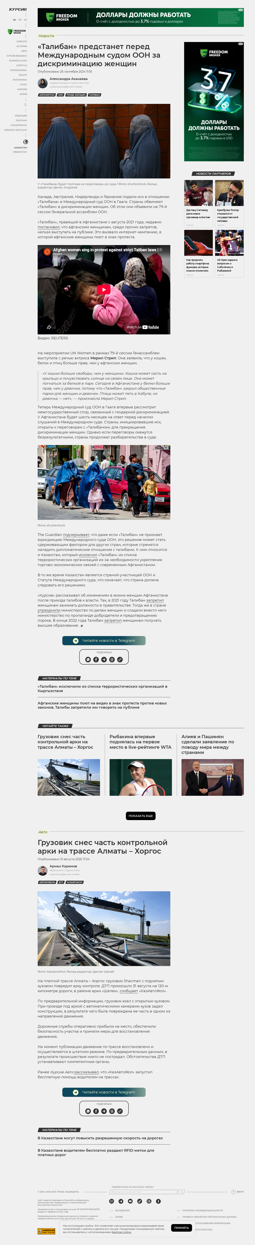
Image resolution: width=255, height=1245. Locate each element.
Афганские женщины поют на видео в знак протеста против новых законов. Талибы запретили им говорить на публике (102, 705)
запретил (155, 600)
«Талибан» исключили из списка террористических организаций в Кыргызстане (102, 688)
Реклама (21, 120)
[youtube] (130, 1201)
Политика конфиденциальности (202, 1211)
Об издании (122, 1211)
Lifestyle (21, 65)
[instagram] (111, 1201)
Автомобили (47, 882)
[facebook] (158, 1201)
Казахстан (20, 147)
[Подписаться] (181, 1192)
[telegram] (121, 1201)
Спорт (23, 84)
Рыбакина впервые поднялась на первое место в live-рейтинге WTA (140, 742)
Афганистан (46, 95)
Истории (22, 46)
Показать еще (141, 816)
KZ (25, 20)
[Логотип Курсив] (18, 9)
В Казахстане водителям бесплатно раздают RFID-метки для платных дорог (96, 1152)
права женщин (76, 95)
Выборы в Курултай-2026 (197, 1230)
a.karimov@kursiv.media (64, 874)
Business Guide (18, 60)
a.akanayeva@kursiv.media (66, 86)
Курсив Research (17, 56)
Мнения (22, 89)
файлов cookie (121, 1232)
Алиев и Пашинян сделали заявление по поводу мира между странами (207, 744)
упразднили (49, 610)
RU (14, 20)
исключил (88, 555)
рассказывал (87, 1072)
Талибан (94, 95)
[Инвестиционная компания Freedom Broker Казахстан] (17, 31)
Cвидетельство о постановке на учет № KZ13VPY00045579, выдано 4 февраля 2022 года (69, 1210)
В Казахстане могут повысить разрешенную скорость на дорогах (100, 1138)
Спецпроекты (18, 125)
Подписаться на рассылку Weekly (133, 1187)
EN (20, 20)
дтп (61, 882)
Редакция (21, 115)
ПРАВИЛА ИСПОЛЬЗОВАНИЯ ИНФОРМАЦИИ (206, 1223)
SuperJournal (18, 70)
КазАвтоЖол (74, 882)
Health (23, 75)
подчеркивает (76, 535)
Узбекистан (20, 152)
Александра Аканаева (69, 79)
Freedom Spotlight (15, 130)
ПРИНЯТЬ (181, 1228)
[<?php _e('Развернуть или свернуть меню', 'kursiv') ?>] (25, 142)
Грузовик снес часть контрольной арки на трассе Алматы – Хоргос (65, 742)
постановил (49, 227)
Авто (24, 51)
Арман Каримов (63, 866)
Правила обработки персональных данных (209, 1217)
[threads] (149, 1201)
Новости (22, 41)
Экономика (20, 80)
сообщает (129, 991)
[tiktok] (139, 1201)
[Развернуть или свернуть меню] (25, 105)
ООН (60, 95)
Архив (23, 94)
